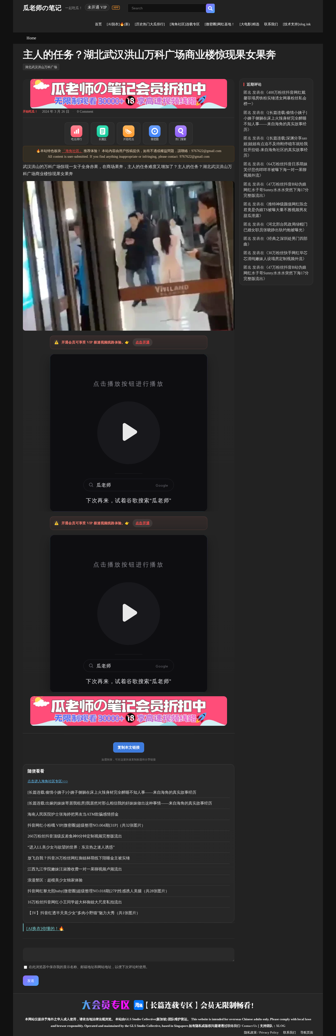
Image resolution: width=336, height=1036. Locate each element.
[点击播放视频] (128, 432)
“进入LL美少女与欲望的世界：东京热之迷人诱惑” (71, 847)
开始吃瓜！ (30, 111)
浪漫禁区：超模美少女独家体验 (55, 880)
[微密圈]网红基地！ (220, 24)
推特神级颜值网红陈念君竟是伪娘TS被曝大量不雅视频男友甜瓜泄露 (275, 209)
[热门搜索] (181, 133)
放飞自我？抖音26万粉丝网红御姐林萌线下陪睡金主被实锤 (79, 858)
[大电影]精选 (249, 24)
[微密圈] (155, 133)
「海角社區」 (72, 151)
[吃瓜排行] (76, 133)
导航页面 (306, 1032)
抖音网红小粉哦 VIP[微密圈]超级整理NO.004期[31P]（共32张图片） (86, 825)
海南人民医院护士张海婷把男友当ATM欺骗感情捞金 (73, 814)
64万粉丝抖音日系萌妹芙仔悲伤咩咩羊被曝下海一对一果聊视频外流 (275, 169)
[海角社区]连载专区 (185, 24)
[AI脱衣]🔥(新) (118, 24)
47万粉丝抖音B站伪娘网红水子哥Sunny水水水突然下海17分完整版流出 (276, 190)
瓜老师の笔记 (42, 8)
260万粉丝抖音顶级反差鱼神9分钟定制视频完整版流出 (75, 836)
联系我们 (271, 24)
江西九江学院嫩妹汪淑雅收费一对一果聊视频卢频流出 (75, 869)
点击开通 (143, 342)
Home (31, 38)
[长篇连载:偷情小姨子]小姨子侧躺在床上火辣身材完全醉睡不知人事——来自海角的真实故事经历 (112, 792)
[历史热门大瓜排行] (150, 24)
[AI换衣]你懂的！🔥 (45, 928)
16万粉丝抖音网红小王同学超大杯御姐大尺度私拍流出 (75, 902)
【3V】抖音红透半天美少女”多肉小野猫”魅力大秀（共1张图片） (84, 913)
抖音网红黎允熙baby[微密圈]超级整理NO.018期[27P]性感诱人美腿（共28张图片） (98, 891)
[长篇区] (102, 133)
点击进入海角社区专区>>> (48, 781)
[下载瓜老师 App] (115, 7)
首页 (98, 24)
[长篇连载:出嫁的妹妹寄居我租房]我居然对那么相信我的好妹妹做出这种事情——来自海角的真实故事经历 (120, 803)
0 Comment (85, 111)
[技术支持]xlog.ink (297, 24)
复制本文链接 (129, 747)
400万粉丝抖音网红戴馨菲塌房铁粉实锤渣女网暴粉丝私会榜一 (275, 98)
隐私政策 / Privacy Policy (261, 1032)
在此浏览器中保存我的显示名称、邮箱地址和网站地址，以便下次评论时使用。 (89, 967)
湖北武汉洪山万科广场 (41, 67)
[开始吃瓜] (128, 133)
